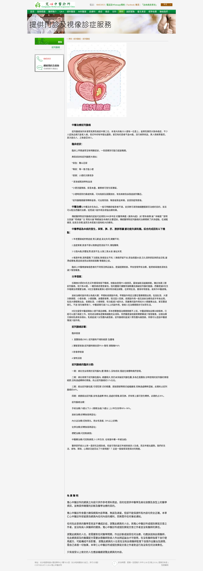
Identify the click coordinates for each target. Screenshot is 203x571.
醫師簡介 (52, 12)
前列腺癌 (56, 47)
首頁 (32, 12)
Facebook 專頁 (133, 5)
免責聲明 (164, 565)
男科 (121, 12)
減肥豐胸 (130, 12)
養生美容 (141, 12)
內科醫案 (82, 12)
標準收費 (152, 12)
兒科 (114, 12)
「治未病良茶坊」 (149, 5)
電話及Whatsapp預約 (115, 5)
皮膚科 (92, 12)
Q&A (61, 12)
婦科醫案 (71, 12)
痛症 (107, 12)
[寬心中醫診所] (55, 5)
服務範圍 (41, 12)
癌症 (100, 12)
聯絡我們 (164, 12)
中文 (165, 4)
